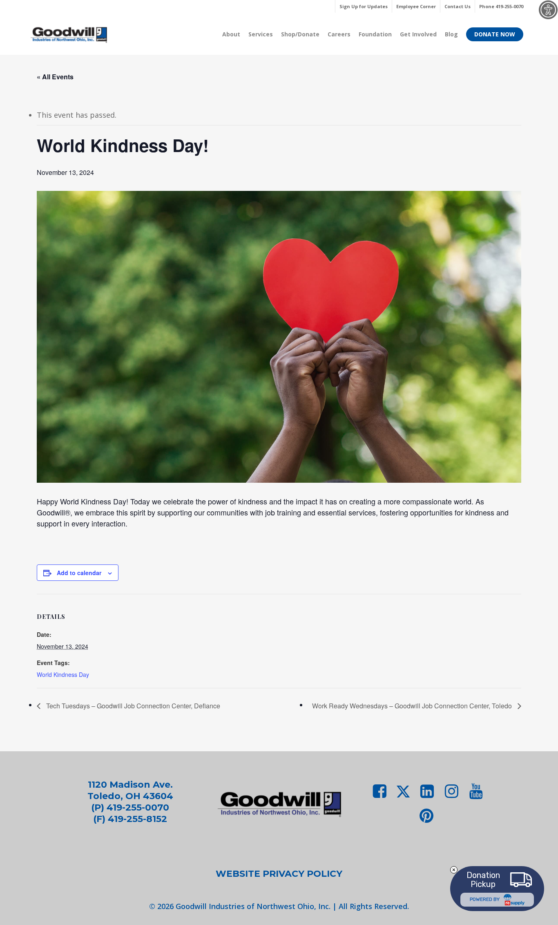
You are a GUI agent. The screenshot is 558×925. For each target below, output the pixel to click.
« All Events (55, 76)
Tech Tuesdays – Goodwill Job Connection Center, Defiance (132, 705)
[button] (279, 874)
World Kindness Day (63, 674)
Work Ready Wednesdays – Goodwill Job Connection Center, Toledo (412, 705)
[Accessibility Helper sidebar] (548, 10)
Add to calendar (79, 573)
